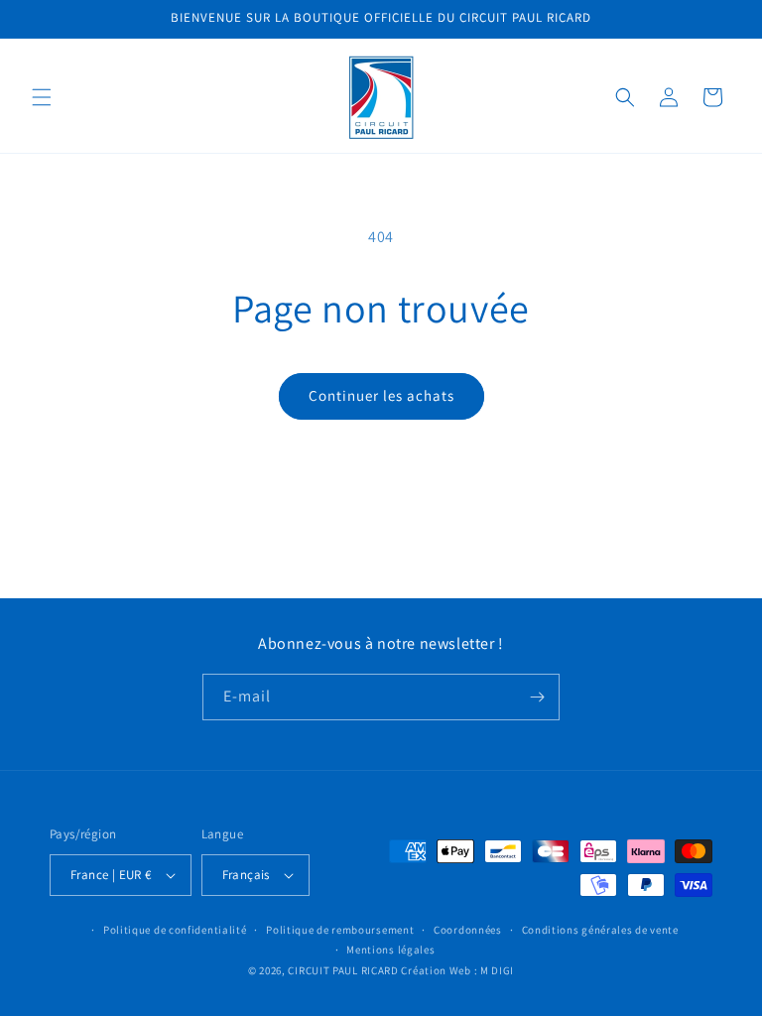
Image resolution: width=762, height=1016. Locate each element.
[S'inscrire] (537, 697)
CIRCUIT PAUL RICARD (343, 970)
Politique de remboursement (340, 930)
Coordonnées (468, 930)
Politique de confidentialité (175, 930)
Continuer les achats (381, 395)
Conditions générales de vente (600, 930)
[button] (42, 97)
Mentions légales (390, 949)
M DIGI (497, 970)
